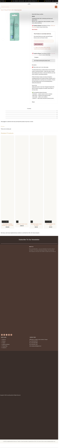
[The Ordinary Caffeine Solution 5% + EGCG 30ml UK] (7, 179)
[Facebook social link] (35, 102)
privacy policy (43, 47)
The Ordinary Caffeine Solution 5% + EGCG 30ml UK (7, 225)
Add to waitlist (38, 44)
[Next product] (56, 10)
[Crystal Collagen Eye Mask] (50, 179)
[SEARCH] (56, 7)
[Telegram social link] (39, 102)
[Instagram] (2, 335)
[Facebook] (6, 335)
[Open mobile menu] (1, 4)
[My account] (3, 4)
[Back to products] (55, 10)
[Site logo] (29, 3)
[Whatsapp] (9, 335)
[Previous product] (54, 10)
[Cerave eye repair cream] (22, 179)
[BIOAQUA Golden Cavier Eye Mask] (36, 179)
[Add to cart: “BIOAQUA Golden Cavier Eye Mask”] (32, 222)
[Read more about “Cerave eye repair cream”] (17, 222)
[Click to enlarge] (3, 39)
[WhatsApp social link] (38, 102)
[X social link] (37, 102)
